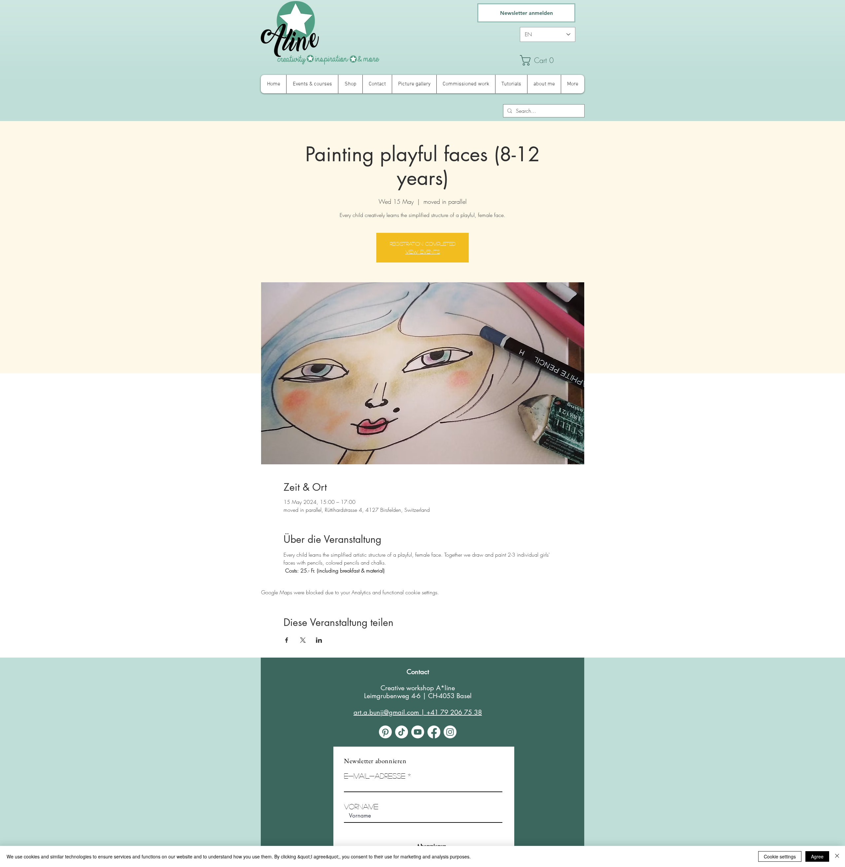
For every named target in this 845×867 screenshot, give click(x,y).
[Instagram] (450, 732)
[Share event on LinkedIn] (319, 640)
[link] (551, 60)
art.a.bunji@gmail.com (386, 712)
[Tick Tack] (401, 732)
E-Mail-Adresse (374, 775)
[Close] (837, 856)
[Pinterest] (385, 732)
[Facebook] (433, 732)
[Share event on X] (303, 640)
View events (422, 251)
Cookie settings (780, 856)
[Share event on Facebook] (287, 640)
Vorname (361, 806)
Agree (817, 856)
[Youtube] (417, 732)
